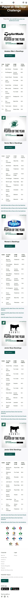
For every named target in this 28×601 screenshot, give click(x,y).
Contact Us (3, 559)
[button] (4, 580)
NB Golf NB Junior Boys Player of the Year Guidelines (13, 419)
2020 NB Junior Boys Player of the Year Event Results (13, 416)
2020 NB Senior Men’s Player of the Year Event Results (14, 208)
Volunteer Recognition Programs (5, 567)
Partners (2, 561)
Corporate (3, 552)
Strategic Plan (4, 557)
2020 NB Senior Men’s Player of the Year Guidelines (13, 211)
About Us (3, 555)
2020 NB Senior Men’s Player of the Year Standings (13, 205)
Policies (15, 555)
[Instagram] (5, 596)
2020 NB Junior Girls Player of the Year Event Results (13, 515)
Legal (15, 552)
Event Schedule (8, 55)
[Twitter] (7, 596)
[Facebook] (2, 596)
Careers (2, 563)
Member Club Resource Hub (7, 570)
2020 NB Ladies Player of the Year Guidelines (11, 317)
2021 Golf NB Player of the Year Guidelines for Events (17, 19)
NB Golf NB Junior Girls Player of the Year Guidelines (13, 522)
